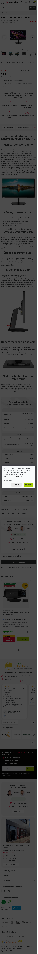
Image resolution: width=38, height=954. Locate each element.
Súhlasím (28, 484)
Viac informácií (18, 476)
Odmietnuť (16, 484)
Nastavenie (8, 480)
